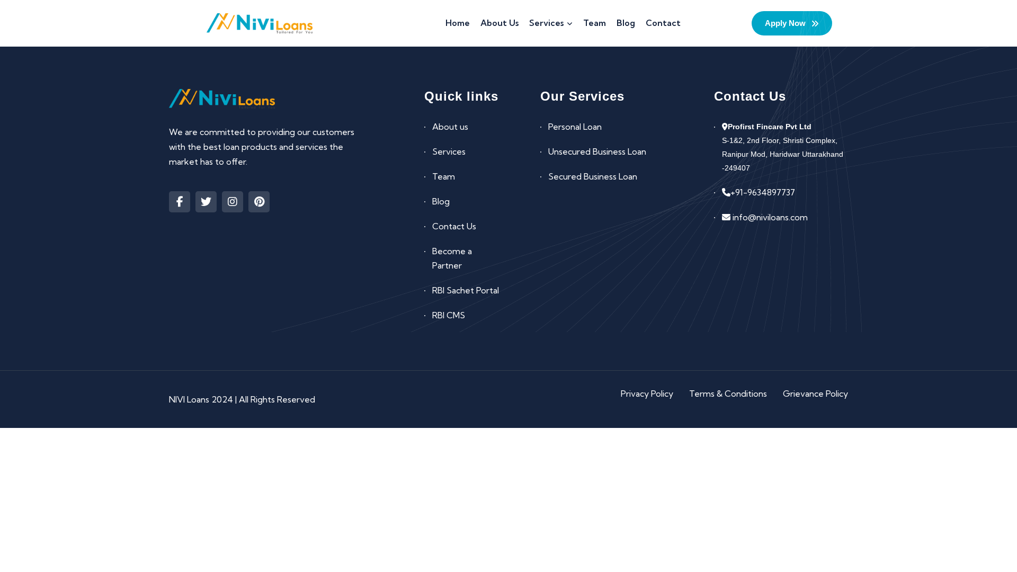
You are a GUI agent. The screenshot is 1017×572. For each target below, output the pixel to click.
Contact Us (454, 226)
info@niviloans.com (769, 217)
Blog (441, 201)
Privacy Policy (647, 393)
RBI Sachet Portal (465, 290)
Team (443, 176)
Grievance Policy (815, 393)
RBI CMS (448, 315)
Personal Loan (575, 126)
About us (450, 126)
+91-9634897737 (762, 192)
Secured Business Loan (592, 176)
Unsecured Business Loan (597, 151)
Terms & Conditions (728, 393)
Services (449, 151)
